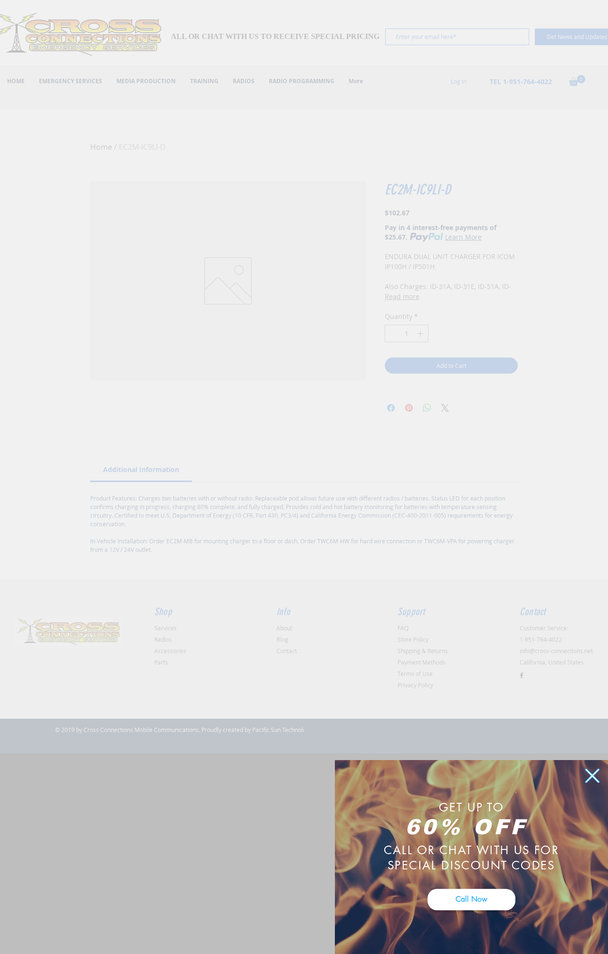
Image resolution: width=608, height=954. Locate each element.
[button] (592, 776)
